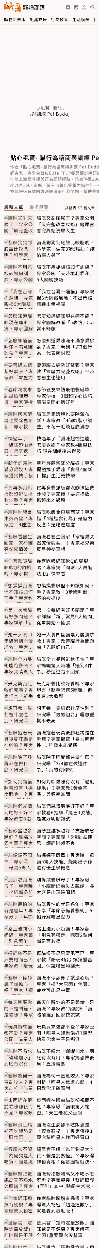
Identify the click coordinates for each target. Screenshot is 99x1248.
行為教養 (59, 19)
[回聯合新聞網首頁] (12, 7)
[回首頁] (24, 7)
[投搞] (76, 7)
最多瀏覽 (39, 207)
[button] (68, 7)
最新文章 (13, 207)
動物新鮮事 (15, 19)
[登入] (84, 7)
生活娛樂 (81, 19)
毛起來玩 (38, 19)
